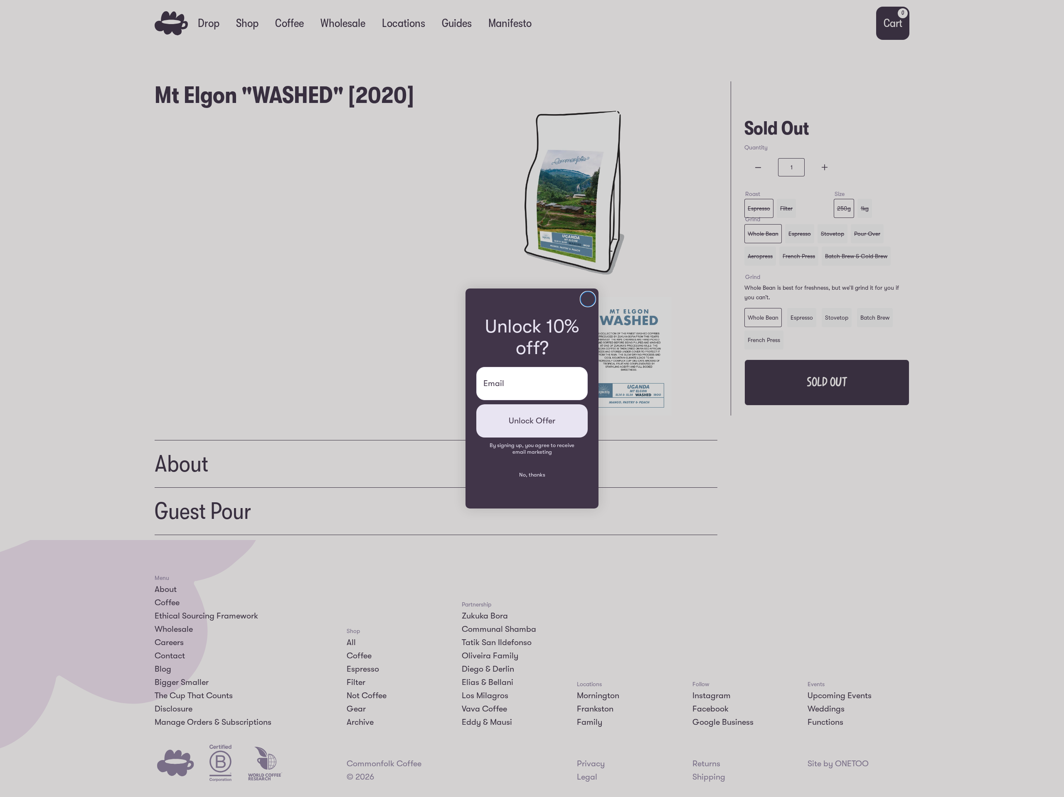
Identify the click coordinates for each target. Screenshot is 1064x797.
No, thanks (532, 475)
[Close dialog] (588, 299)
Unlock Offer (532, 420)
